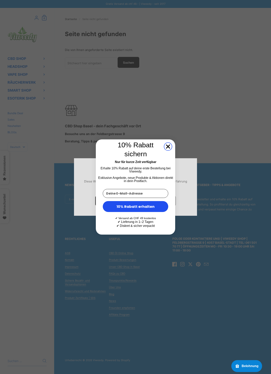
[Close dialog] (168, 147)
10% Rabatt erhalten (135, 206)
